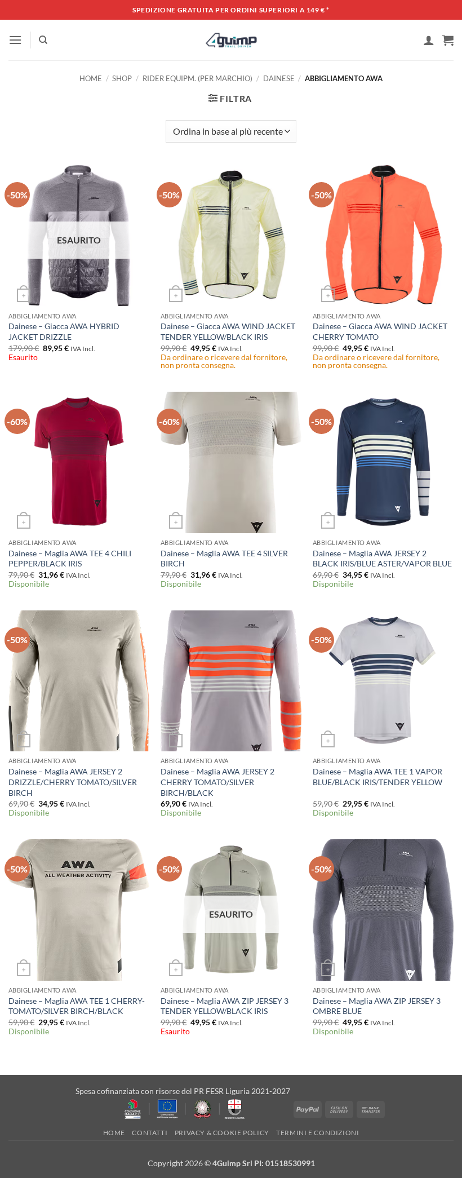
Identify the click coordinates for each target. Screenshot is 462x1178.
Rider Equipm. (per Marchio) (197, 78)
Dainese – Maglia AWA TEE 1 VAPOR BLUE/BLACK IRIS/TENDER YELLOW (377, 777)
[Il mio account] (428, 40)
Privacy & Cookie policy (222, 1132)
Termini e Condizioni (317, 1132)
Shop (122, 78)
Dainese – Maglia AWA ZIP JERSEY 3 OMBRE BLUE (377, 1006)
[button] (15, 40)
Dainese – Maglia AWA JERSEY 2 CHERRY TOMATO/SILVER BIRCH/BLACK (217, 782)
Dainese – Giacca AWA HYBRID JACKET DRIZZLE (63, 331)
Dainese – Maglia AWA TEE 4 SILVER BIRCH (224, 558)
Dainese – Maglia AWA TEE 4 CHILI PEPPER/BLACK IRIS (69, 558)
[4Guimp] (231, 40)
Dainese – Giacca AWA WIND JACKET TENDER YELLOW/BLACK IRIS (228, 331)
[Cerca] (43, 40)
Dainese (279, 78)
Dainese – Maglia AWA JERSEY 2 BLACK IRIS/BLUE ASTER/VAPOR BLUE (382, 558)
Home (90, 78)
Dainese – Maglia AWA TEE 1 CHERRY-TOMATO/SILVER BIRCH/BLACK (76, 1006)
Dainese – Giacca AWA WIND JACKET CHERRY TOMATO (380, 331)
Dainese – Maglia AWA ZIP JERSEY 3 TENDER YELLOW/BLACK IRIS (224, 1006)
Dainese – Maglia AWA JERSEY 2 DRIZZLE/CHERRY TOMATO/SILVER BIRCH (72, 782)
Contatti (149, 1132)
